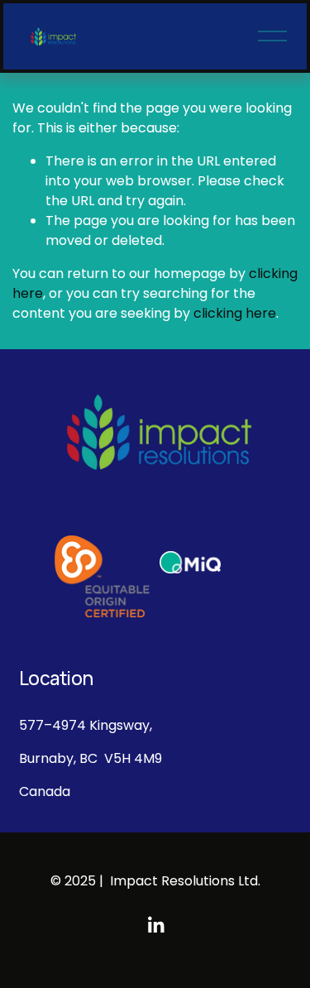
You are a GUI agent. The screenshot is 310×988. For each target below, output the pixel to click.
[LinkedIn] (155, 925)
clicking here (234, 313)
